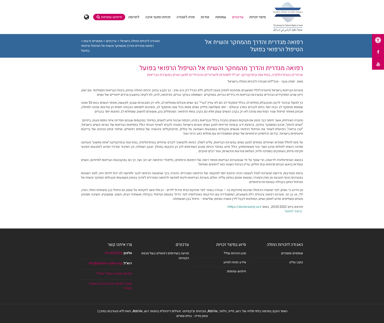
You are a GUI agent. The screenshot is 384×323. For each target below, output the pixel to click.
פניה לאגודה (186, 17)
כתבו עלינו (296, 262)
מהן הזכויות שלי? (235, 253)
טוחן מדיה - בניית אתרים (192, 316)
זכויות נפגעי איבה (158, 17)
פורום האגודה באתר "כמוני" (114, 273)
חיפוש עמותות (111, 17)
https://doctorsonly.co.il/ (244, 206)
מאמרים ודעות (93, 41)
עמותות (220, 17)
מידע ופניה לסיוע (234, 262)
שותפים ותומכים (292, 253)
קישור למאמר (293, 211)
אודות (205, 17)
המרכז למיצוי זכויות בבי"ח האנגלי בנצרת (110, 286)
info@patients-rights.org (105, 263)
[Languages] (87, 17)
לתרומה (133, 17)
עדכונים (237, 17)
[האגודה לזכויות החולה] (287, 17)
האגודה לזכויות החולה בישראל (140, 41)
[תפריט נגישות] (378, 40)
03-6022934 (113, 253)
